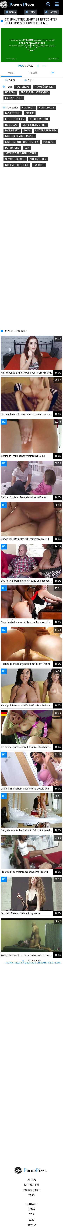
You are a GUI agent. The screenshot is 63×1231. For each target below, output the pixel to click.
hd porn (10, 92)
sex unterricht (15, 159)
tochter (38, 165)
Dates (32, 12)
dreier (30, 113)
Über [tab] (11, 72)
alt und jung (34, 961)
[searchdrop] (49, 4)
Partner (52, 12)
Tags (31, 1195)
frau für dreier (44, 86)
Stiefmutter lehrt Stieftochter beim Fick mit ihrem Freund (33, 963)
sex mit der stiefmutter (20, 153)
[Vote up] (38, 66)
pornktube (12, 147)
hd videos (11, 124)
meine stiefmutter (34, 124)
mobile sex (12, 130)
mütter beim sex (45, 130)
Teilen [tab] (33, 72)
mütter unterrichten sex (21, 142)
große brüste (39, 119)
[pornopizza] (18, 4)
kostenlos (22, 86)
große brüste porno (35, 92)
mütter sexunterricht (20, 136)
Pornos (31, 1179)
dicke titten (12, 113)
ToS (31, 1214)
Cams (12, 12)
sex (26, 147)
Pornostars (31, 1190)
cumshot (28, 107)
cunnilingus (46, 107)
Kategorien (31, 1185)
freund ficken (13, 98)
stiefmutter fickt (16, 165)
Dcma (31, 1209)
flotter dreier (14, 119)
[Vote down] (44, 66)
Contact (31, 1204)
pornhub (49, 142)
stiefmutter (38, 159)
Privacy (32, 1225)
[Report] (53, 73)
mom (27, 130)
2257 (31, 1219)
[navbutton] (57, 4)
